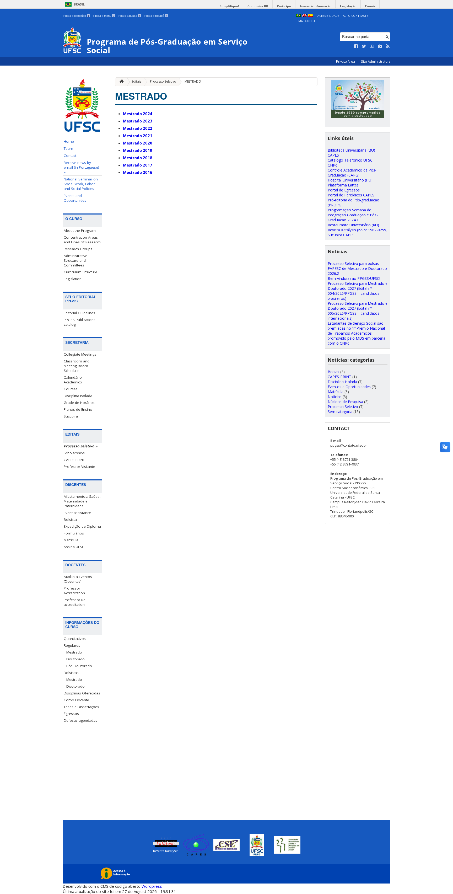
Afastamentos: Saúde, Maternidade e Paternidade (82, 501)
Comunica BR (257, 6)
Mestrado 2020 (137, 143)
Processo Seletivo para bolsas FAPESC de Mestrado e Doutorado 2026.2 (357, 268)
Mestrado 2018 (137, 157)
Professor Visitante (79, 466)
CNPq (332, 165)
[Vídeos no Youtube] (372, 46)
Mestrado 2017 (137, 165)
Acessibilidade (328, 16)
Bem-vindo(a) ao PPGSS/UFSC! (354, 278)
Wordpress (152, 886)
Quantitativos (75, 638)
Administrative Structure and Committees (75, 260)
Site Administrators (375, 61)
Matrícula (71, 540)
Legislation (73, 278)
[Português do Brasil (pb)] (298, 16)
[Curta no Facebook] (356, 46)
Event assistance (77, 512)
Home (69, 141)
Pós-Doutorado (79, 665)
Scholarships (74, 453)
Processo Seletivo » (80, 446)
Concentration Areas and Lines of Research (82, 239)
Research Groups (78, 249)
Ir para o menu (103, 15)
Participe (284, 6)
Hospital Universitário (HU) (350, 180)
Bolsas (333, 371)
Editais (136, 81)
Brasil (79, 4)
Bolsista (70, 519)
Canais (370, 6)
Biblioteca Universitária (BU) (351, 150)
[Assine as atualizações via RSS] (388, 46)
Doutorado (75, 659)
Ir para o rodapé (155, 15)
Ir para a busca (129, 15)
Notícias (335, 396)
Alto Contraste (355, 16)
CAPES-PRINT (74, 459)
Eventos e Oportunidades (349, 386)
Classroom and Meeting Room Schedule (76, 366)
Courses (71, 389)
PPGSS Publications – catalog (81, 322)
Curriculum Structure (80, 272)
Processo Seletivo (163, 81)
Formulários (74, 533)
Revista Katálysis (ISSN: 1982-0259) (357, 229)
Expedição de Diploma (82, 526)
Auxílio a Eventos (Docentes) (78, 579)
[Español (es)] (310, 16)
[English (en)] (304, 16)
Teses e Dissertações (81, 706)
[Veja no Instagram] (380, 46)
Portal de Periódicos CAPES (351, 194)
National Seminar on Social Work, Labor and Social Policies (81, 184)
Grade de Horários (79, 402)
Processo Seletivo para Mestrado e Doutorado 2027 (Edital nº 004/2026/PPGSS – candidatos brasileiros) (357, 291)
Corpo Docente (76, 700)
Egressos (71, 713)
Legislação (348, 6)
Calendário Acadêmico (73, 379)
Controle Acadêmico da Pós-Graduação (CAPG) (352, 173)
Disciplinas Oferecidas (82, 693)
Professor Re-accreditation (75, 602)
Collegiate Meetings (80, 354)
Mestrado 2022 (137, 128)
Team (68, 148)
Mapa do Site (308, 21)
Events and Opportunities (75, 198)
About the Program (80, 230)
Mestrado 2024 (137, 113)
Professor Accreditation (74, 590)
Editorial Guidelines (79, 313)
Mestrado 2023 (137, 121)
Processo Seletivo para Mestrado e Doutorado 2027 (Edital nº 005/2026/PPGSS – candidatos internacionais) (357, 311)
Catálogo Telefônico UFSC (350, 160)
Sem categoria (340, 411)
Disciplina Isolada (78, 395)
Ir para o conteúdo (76, 15)
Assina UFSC (74, 546)
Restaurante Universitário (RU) (353, 224)
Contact (70, 155)
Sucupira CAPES (341, 234)
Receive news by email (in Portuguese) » (81, 167)
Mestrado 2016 (137, 172)
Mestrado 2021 (137, 135)
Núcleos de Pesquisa (345, 401)
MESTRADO (193, 81)
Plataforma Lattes (343, 185)
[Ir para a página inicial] (120, 82)
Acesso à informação (315, 6)
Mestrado (74, 652)
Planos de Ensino (78, 409)
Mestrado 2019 (137, 150)
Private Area (346, 61)
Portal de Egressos (344, 190)
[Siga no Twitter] (364, 46)
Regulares (72, 645)
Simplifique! (229, 6)
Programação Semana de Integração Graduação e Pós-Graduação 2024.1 (353, 214)
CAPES (333, 155)
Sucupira (71, 416)
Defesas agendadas (80, 720)
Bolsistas (71, 672)
